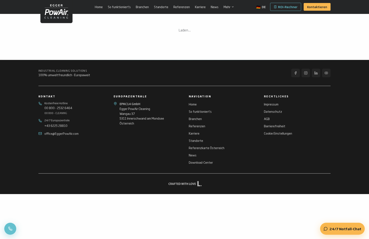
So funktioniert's (119, 7)
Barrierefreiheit (274, 126)
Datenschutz (273, 111)
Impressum (271, 104)
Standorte (161, 7)
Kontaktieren (317, 6)
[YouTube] (326, 73)
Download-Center (201, 162)
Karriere (200, 7)
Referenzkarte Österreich (206, 147)
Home (99, 7)
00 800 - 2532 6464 (58, 108)
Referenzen (181, 7)
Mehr (227, 7)
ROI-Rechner (287, 6)
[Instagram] (306, 73)
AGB (267, 118)
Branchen (142, 7)
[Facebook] (295, 73)
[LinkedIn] (316, 73)
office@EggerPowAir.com (61, 133)
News (214, 7)
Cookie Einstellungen (278, 133)
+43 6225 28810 (55, 125)
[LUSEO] (184, 184)
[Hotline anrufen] (10, 229)
